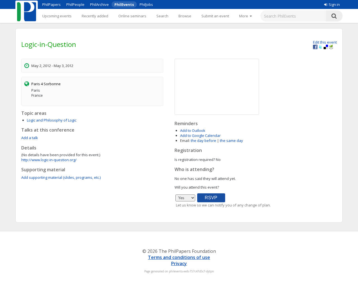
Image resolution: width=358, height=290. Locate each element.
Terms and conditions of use (179, 257)
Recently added (95, 15)
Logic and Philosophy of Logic (51, 120)
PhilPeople (75, 4)
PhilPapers (51, 4)
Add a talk (29, 137)
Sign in (334, 4)
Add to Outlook (192, 130)
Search (162, 15)
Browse (184, 15)
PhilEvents (124, 4)
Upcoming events (57, 15)
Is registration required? (195, 159)
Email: (185, 140)
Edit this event (325, 42)
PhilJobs (146, 4)
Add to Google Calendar (200, 135)
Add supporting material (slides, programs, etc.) (61, 177)
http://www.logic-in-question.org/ (49, 159)
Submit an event (215, 15)
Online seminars (132, 15)
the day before (203, 140)
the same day (231, 140)
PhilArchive (99, 4)
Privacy (179, 263)
